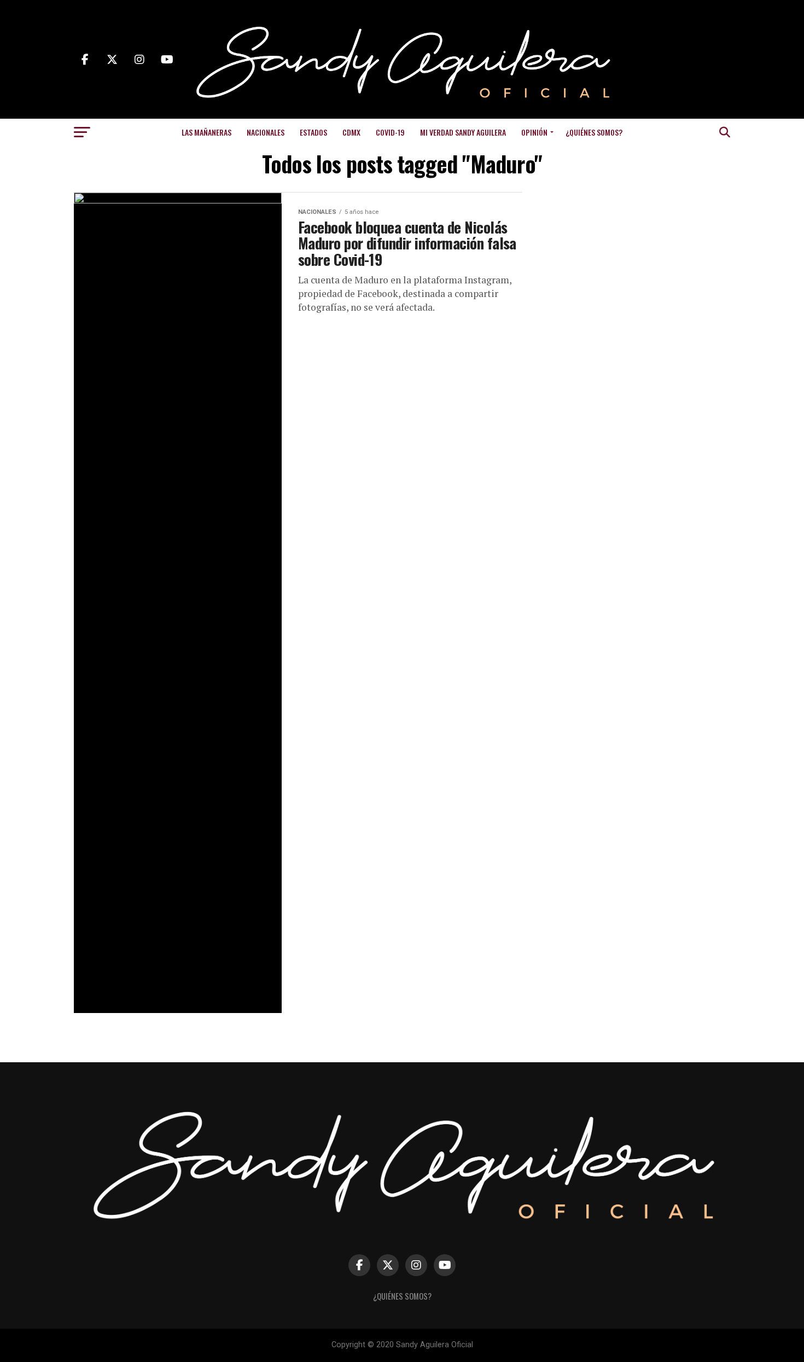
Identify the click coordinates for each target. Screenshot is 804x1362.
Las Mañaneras (206, 132)
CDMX (351, 132)
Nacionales (265, 132)
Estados (313, 132)
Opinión (534, 132)
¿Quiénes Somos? (594, 132)
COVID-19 (390, 132)
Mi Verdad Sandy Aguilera (463, 132)
